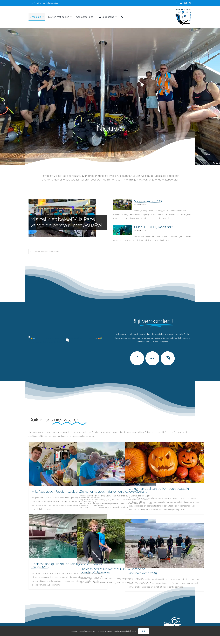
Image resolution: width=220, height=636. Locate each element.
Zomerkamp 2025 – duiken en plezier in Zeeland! (114, 491)
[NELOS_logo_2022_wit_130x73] (172, 618)
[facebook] (176, 3)
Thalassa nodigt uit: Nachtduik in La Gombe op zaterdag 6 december (113, 570)
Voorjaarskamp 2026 (148, 201)
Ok (143, 631)
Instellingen (130, 631)
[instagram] (185, 3)
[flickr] (181, 3)
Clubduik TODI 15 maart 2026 (153, 227)
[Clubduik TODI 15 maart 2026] (122, 230)
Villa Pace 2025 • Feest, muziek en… (56, 491)
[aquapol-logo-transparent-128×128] (183, 10)
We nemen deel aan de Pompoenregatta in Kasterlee (159, 490)
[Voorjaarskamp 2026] (122, 204)
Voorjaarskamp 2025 (143, 573)
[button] (122, 17)
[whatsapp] (190, 3)
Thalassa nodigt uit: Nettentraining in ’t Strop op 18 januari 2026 (67, 565)
